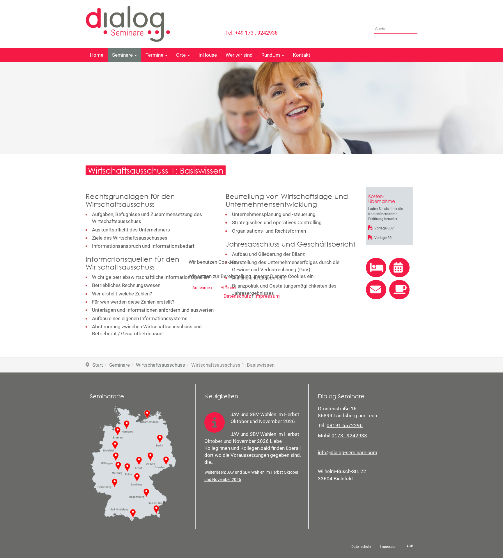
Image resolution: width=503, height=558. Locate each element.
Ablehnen (229, 287)
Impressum (267, 296)
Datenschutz (237, 296)
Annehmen (202, 287)
